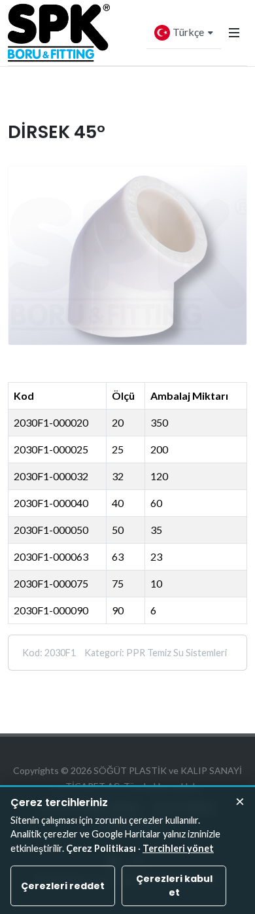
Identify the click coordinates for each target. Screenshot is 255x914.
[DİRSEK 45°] (127, 255)
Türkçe (188, 32)
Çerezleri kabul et (174, 885)
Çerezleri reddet (63, 885)
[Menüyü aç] (234, 32)
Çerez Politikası (101, 848)
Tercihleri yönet (178, 848)
